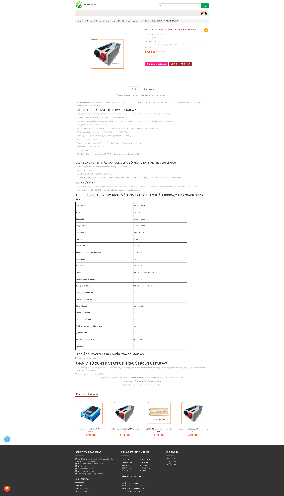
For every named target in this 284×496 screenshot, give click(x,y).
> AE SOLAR (125, 460)
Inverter (90, 21)
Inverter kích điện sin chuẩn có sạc (125, 21)
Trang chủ (80, 21)
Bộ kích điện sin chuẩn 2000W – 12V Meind (159, 430)
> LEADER (124, 470)
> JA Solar (144, 462)
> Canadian (144, 465)
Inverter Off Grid (102, 21)
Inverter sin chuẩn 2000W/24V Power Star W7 (193, 430)
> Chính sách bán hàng (129, 483)
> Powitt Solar (145, 468)
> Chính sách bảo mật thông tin (132, 488)
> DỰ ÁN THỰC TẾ (172, 464)
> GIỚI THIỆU (170, 459)
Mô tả (133, 89)
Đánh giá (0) (148, 89)
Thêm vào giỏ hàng (157, 64)
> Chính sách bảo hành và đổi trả (133, 486)
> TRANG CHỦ (171, 461)
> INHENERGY (145, 460)
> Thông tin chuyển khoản (130, 491)
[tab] (133, 89)
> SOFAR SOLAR (126, 468)
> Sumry (143, 470)
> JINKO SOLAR (126, 462)
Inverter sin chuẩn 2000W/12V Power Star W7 (125, 430)
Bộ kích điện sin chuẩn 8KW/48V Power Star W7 (91, 430)
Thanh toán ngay (182, 64)
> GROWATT (125, 465)
